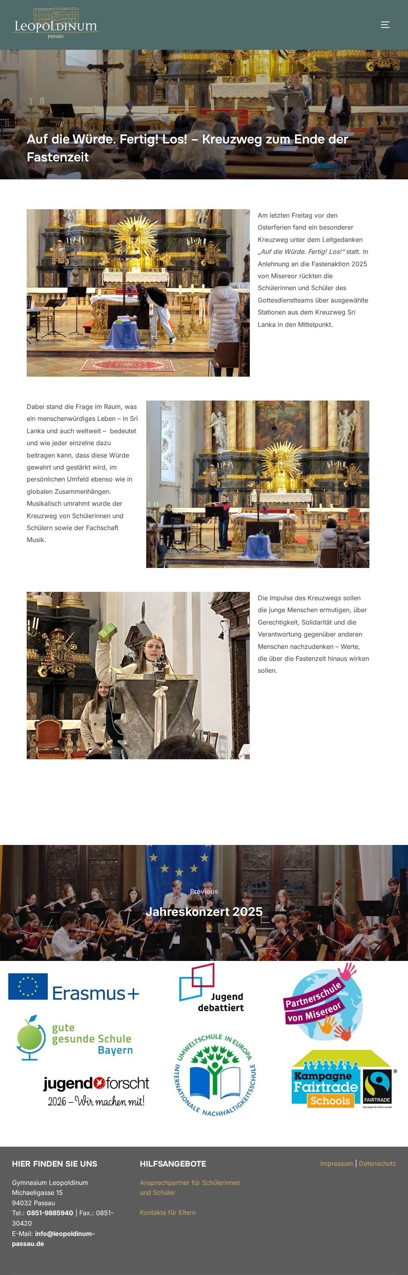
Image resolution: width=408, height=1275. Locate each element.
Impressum (336, 1163)
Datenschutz (377, 1163)
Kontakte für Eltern (168, 1212)
